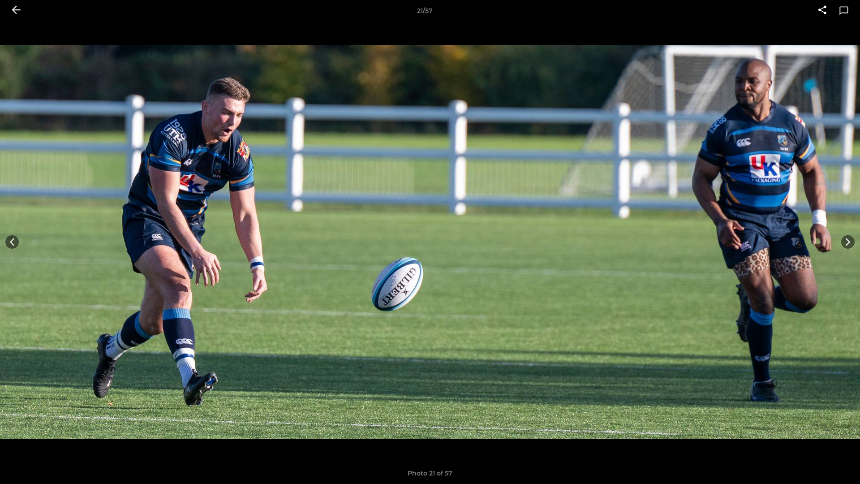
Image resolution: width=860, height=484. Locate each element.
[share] (822, 10)
